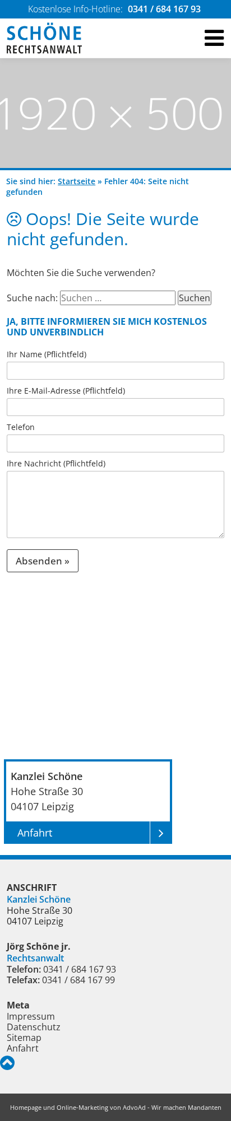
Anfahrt (23, 1048)
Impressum (31, 1016)
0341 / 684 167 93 (164, 9)
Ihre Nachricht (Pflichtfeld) (56, 463)
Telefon (21, 427)
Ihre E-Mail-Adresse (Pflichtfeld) (66, 390)
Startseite (76, 181)
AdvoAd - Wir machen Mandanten (172, 1107)
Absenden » (43, 560)
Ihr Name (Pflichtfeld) (46, 354)
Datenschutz (34, 1027)
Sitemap (24, 1037)
